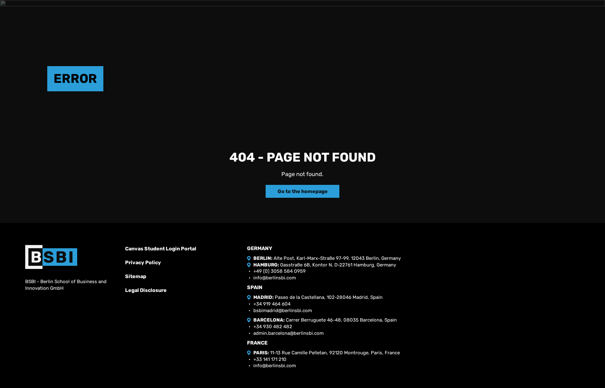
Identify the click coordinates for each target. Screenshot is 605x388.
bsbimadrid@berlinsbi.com (282, 310)
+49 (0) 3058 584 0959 (279, 271)
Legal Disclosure (146, 290)
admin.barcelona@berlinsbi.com (288, 333)
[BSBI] (51, 257)
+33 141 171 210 (269, 359)
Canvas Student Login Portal (160, 249)
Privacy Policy (143, 262)
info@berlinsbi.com (274, 278)
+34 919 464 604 (272, 304)
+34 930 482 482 (272, 326)
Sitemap (135, 276)
